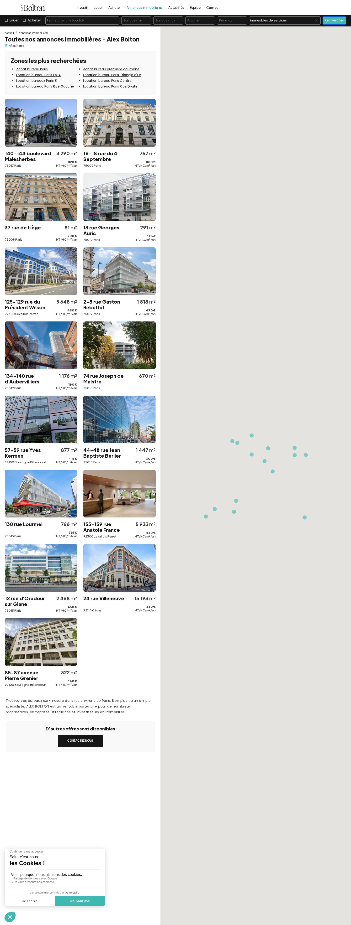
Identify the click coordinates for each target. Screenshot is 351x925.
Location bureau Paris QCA (38, 74)
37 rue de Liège (23, 227)
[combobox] (82, 20)
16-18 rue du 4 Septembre (100, 156)
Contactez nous (80, 741)
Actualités (176, 7)
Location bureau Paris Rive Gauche (45, 86)
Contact (213, 7)
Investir (82, 7)
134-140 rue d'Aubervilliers (22, 378)
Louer (98, 7)
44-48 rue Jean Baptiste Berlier (102, 453)
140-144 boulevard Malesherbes (28, 156)
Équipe (195, 7)
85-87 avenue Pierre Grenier (21, 675)
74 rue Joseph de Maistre (103, 378)
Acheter (114, 7)
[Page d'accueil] (33, 7)
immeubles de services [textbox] (285, 20)
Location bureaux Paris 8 (36, 80)
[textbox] (82, 20)
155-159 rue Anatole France (101, 527)
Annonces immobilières (145, 7)
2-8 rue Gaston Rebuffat (101, 304)
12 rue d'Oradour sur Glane (25, 601)
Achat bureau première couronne (111, 69)
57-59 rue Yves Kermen (23, 453)
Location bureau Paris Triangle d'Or (112, 74)
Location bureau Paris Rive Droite (110, 86)
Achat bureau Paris (32, 69)
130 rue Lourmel (24, 524)
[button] (252, 454)
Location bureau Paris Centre (107, 80)
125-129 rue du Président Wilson (25, 304)
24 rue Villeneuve (103, 598)
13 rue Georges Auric (101, 230)
